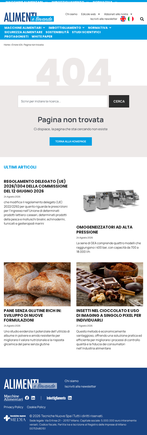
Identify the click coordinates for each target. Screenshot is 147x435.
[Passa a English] (123, 19)
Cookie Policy (36, 407)
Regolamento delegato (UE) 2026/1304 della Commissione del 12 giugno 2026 (36, 186)
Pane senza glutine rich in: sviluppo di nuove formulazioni (32, 315)
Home (7, 44)
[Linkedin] (33, 398)
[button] (142, 19)
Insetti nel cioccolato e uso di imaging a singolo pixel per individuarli (108, 315)
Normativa (98, 28)
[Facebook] (27, 398)
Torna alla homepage (70, 141)
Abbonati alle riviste (116, 14)
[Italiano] (131, 19)
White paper (42, 36)
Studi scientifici (86, 32)
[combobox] (62, 101)
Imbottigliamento (65, 28)
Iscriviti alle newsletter (103, 19)
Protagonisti (16, 36)
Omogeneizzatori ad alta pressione (104, 229)
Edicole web (88, 14)
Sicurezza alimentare (23, 32)
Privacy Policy (13, 407)
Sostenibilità (57, 32)
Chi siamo (71, 14)
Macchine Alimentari (23, 28)
